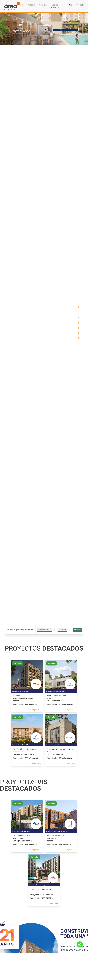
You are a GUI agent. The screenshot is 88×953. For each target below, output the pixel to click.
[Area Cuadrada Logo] (12, 6)
